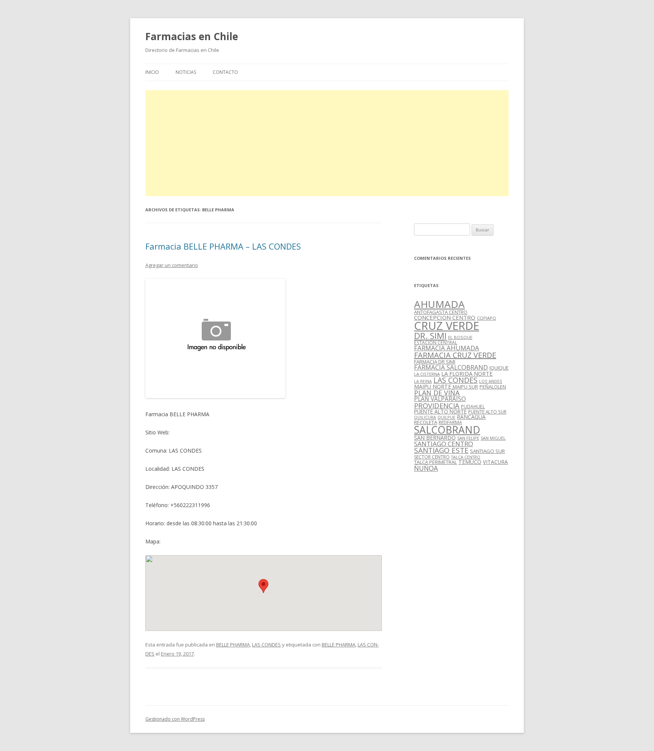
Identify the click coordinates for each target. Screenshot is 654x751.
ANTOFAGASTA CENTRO (440, 312)
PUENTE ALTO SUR (487, 412)
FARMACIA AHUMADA (446, 347)
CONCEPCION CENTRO (444, 317)
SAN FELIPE (468, 438)
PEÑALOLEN (493, 386)
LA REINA (423, 381)
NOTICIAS (186, 72)
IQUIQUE (499, 367)
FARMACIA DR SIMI (434, 361)
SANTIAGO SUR (487, 451)
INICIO (152, 72)
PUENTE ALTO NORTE (440, 411)
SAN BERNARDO (435, 437)
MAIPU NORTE (432, 386)
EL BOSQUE (460, 337)
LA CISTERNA (427, 374)
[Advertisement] (327, 143)
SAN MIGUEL (493, 438)
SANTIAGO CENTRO (443, 443)
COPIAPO (486, 318)
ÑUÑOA (426, 468)
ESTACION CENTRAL (435, 342)
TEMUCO (469, 461)
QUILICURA (425, 417)
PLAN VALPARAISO (440, 399)
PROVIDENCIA (436, 405)
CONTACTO (225, 72)
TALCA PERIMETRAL (435, 462)
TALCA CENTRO (465, 457)
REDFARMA (450, 422)
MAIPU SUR (465, 386)
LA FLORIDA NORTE (467, 373)
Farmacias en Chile (191, 36)
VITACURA (495, 461)
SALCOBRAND (447, 430)
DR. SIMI (430, 335)
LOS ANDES (490, 381)
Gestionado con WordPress (175, 719)
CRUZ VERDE (446, 325)
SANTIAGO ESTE (441, 450)
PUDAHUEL (473, 406)
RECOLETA (425, 422)
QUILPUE (446, 417)
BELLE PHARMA (233, 644)
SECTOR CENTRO (432, 457)
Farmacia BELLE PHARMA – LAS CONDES (223, 246)
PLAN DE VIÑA (436, 392)
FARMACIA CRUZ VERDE (455, 355)
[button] (263, 586)
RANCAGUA (471, 416)
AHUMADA (439, 304)
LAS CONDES (266, 644)
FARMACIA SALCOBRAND (451, 367)
